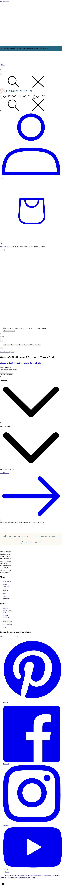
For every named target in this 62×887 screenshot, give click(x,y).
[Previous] (0, 334)
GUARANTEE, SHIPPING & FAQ (7, 620)
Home (1, 246)
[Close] (0, 520)
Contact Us (2, 65)
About (1, 64)
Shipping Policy (46, 875)
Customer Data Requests (7, 877)
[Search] (31, 82)
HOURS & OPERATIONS (6, 616)
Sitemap (33, 877)
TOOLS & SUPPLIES (5, 589)
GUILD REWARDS (7, 624)
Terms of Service (27, 875)
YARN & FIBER (7, 581)
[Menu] (1, 72)
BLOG (4, 627)
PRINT (4, 593)
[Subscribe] (16, 636)
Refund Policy (37, 875)
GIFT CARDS (6, 599)
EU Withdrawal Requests (22, 877)
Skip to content (4, 1)
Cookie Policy (56, 875)
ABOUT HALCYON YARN (7, 611)
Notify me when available (6, 374)
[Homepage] (16, 93)
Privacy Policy (17, 875)
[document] (31, 522)
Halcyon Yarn (8, 875)
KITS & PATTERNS (6, 585)
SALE (4, 596)
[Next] (0, 339)
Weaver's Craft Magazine (11, 246)
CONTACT (5, 608)
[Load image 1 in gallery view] (22, 345)
